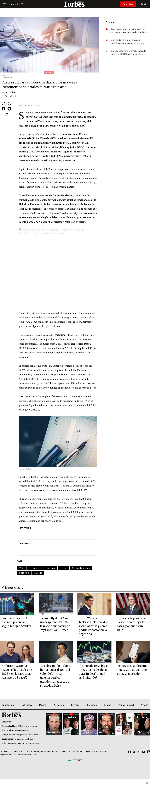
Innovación (8, 705)
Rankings (92, 705)
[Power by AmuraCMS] (75, 760)
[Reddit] (9, 109)
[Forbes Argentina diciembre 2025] (106, 724)
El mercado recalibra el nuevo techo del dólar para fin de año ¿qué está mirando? (93, 671)
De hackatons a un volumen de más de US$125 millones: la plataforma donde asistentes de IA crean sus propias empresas (128, 53)
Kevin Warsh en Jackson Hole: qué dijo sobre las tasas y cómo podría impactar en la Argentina (93, 626)
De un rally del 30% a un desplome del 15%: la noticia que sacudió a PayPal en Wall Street (55, 624)
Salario (63, 568)
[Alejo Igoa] (89, 724)
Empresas (49, 568)
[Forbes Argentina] (75, 4)
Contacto (26, 751)
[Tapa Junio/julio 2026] (54, 724)
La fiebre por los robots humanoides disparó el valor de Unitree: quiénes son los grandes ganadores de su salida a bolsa (55, 675)
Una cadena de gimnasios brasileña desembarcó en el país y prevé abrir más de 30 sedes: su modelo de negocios (128, 42)
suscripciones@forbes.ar (23, 739)
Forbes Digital (8, 92)
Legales (88, 751)
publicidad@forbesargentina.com (23, 726)
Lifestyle (75, 705)
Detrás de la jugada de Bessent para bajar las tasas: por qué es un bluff (131, 624)
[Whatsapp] (3, 103)
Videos (107, 705)
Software (24, 572)
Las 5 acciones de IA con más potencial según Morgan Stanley (16, 622)
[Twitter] (9, 103)
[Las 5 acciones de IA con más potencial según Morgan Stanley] (17, 604)
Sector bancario (81, 568)
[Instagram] (139, 752)
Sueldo (38, 572)
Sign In (143, 4)
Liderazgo (26, 705)
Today (144, 705)
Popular (110, 22)
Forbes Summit (126, 705)
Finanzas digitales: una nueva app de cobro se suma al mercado (132, 669)
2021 (21, 568)
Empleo (33, 568)
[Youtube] (143, 752)
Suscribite (128, 4)
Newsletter (15, 751)
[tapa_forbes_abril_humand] (71, 724)
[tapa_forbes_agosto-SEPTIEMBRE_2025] (141, 724)
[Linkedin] (6, 114)
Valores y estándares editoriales (46, 751)
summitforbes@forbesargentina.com (23, 735)
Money (42, 705)
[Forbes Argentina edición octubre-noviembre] (124, 724)
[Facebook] (3, 109)
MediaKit (4, 751)
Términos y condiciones (72, 751)
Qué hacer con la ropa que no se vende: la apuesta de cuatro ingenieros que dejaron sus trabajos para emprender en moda (128, 31)
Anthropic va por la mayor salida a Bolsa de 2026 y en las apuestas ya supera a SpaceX (16, 671)
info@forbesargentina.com (19, 730)
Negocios (59, 705)
